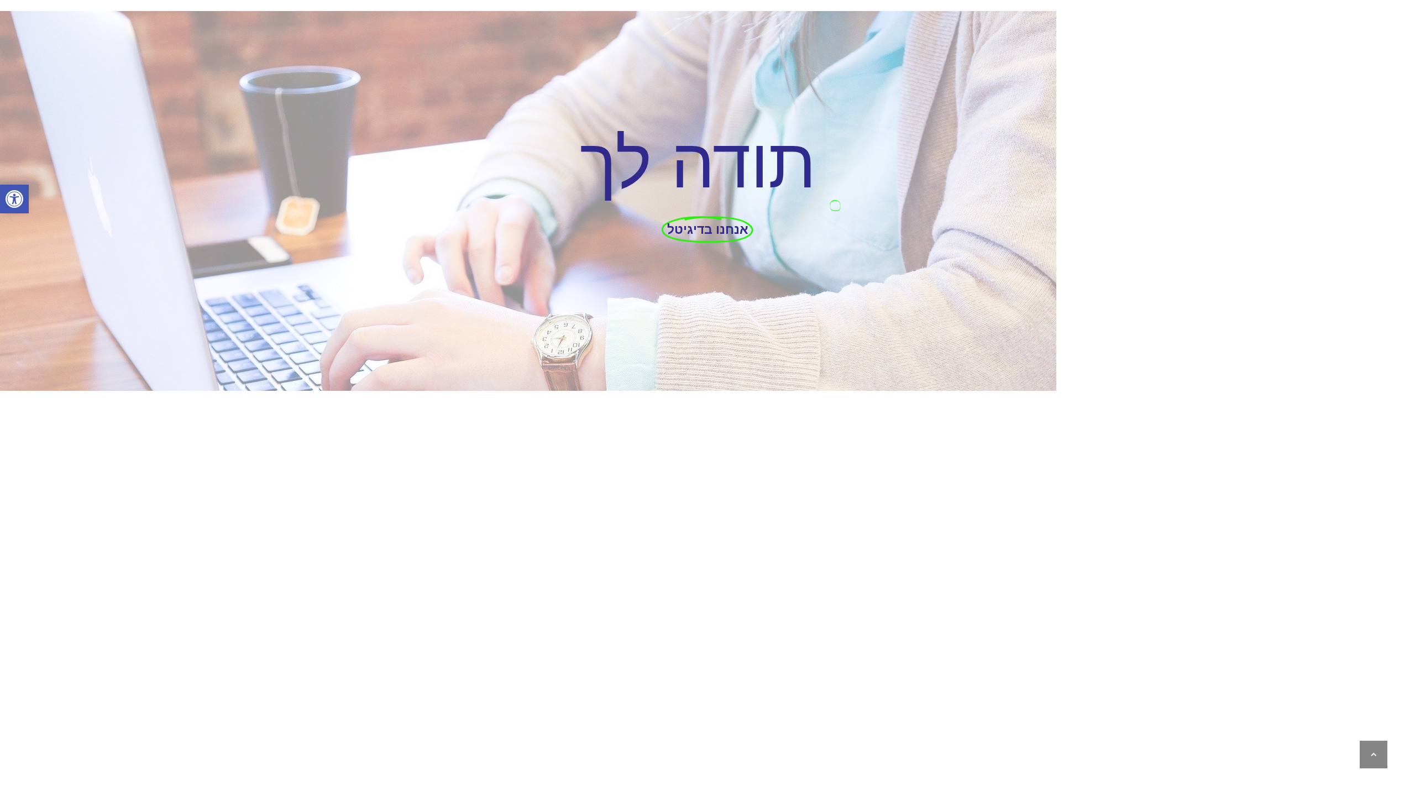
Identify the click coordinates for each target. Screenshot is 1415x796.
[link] (14, 199)
